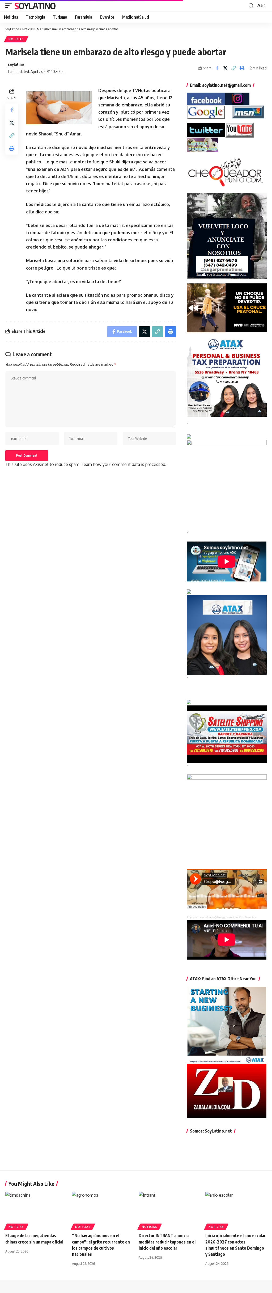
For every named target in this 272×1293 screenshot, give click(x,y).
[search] (251, 6)
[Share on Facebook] (217, 68)
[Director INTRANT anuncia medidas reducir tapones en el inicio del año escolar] (169, 1210)
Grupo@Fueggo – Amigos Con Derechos (231, 917)
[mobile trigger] (9, 5)
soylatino (16, 64)
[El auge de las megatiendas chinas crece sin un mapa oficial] (36, 1210)
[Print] (241, 68)
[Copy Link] (233, 68)
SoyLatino (35, 5)
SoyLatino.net (195, 917)
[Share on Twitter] (225, 68)
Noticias (16, 39)
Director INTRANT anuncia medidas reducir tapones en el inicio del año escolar (167, 1241)
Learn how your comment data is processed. (124, 464)
